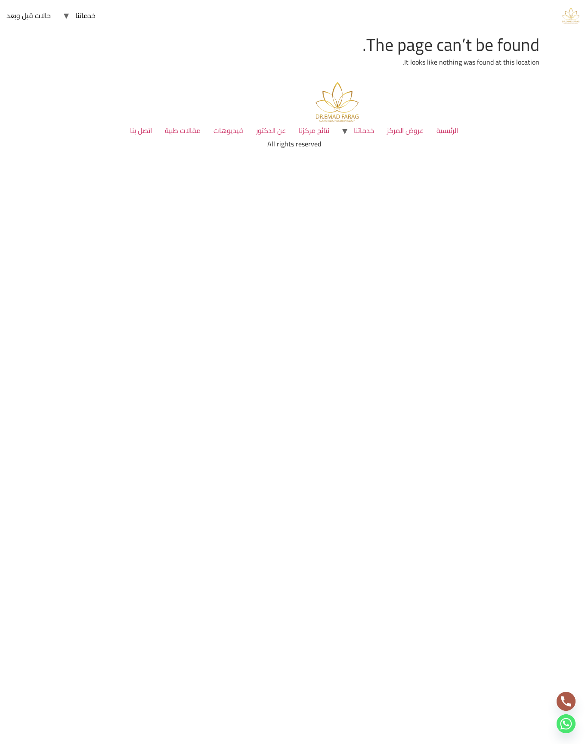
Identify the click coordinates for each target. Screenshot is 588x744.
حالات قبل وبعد (28, 15)
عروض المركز (405, 130)
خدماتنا (85, 15)
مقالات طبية (183, 130)
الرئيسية (447, 130)
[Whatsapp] (566, 723)
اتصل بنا (141, 130)
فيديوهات (228, 130)
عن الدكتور (271, 130)
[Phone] (566, 701)
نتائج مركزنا (314, 130)
